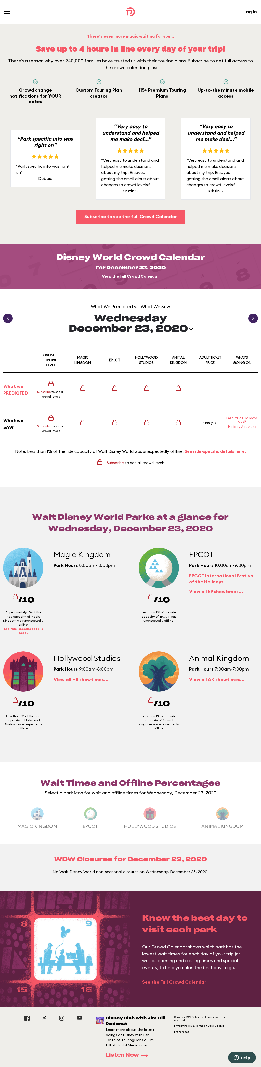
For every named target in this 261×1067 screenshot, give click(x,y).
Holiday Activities (242, 427)
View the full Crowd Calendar (130, 276)
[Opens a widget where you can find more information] (242, 1058)
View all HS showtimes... (81, 679)
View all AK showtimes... (217, 679)
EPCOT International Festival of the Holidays (222, 579)
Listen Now (122, 1055)
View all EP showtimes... (216, 591)
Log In (250, 12)
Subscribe (44, 392)
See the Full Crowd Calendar (174, 982)
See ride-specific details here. (215, 451)
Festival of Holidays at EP (242, 419)
